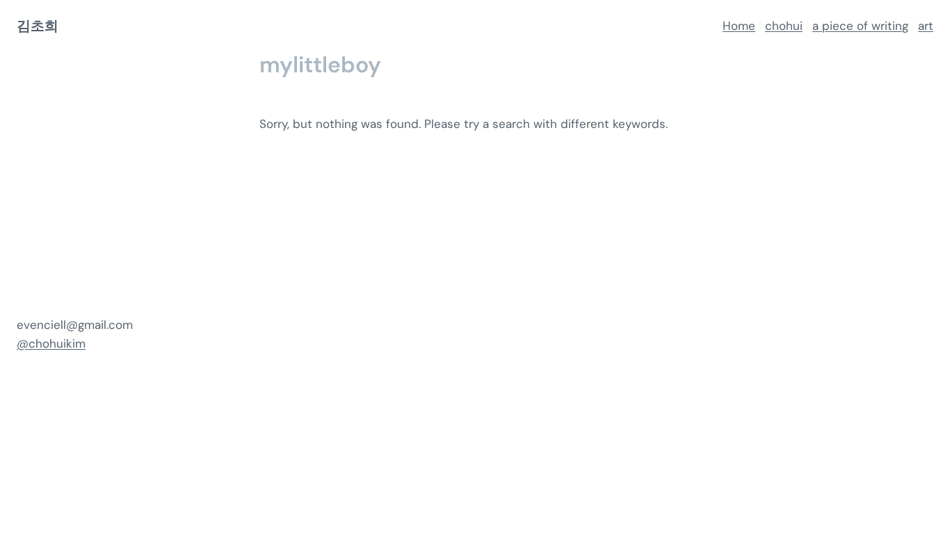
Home (739, 25)
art (925, 25)
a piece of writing (860, 25)
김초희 (37, 26)
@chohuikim (51, 343)
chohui (784, 25)
